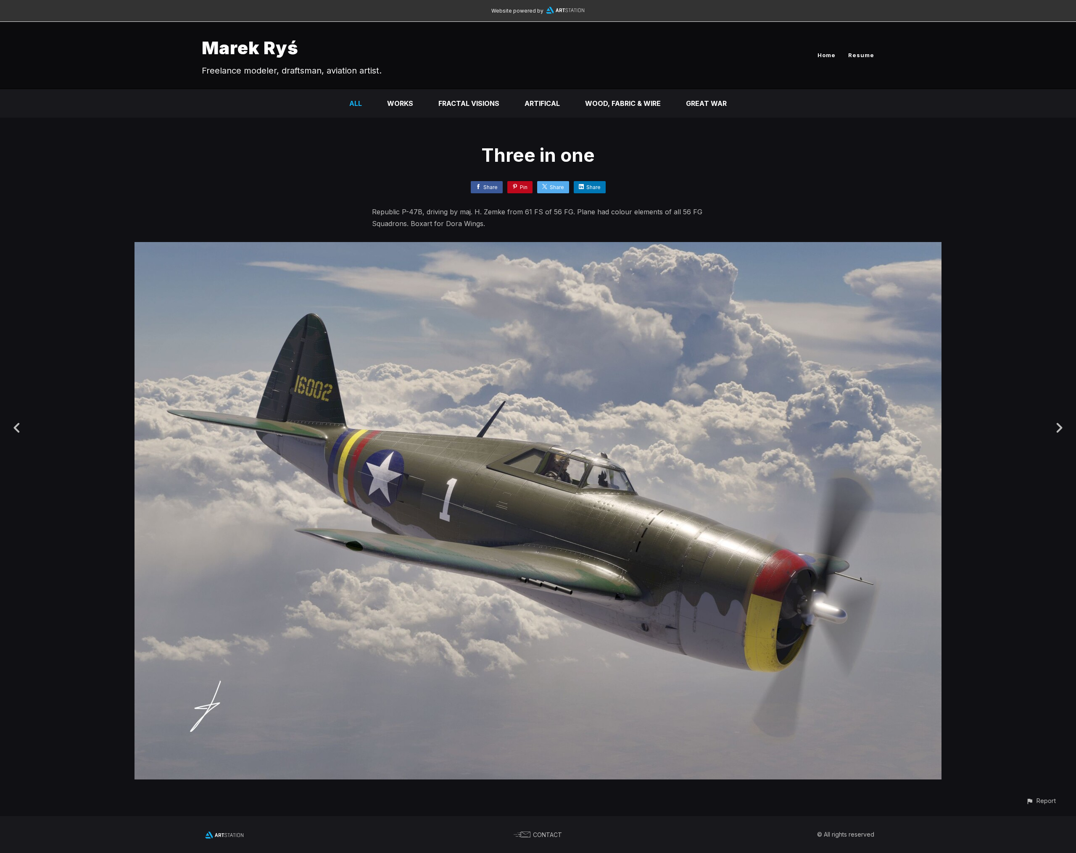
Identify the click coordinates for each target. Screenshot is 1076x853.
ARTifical (542, 103)
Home (827, 55)
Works (400, 103)
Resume (861, 55)
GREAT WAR (706, 103)
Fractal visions (468, 103)
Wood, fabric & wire (623, 103)
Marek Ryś (250, 47)
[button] (1041, 800)
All (355, 103)
